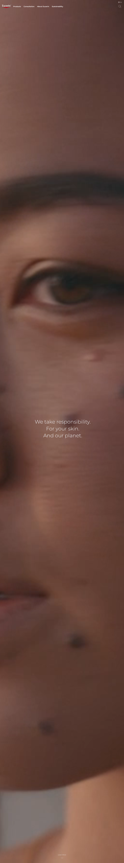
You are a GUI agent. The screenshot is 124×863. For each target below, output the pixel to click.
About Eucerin (43, 7)
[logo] (6, 6)
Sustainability (57, 7)
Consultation (29, 7)
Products (17, 7)
